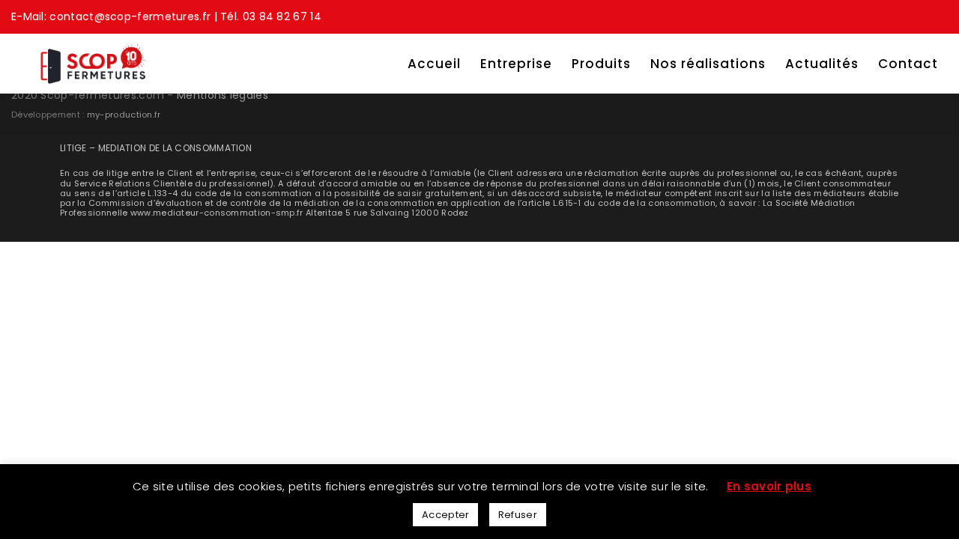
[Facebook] (939, 15)
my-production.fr (124, 115)
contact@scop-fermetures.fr (130, 16)
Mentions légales (222, 95)
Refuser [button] (517, 515)
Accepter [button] (445, 515)
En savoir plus (769, 486)
